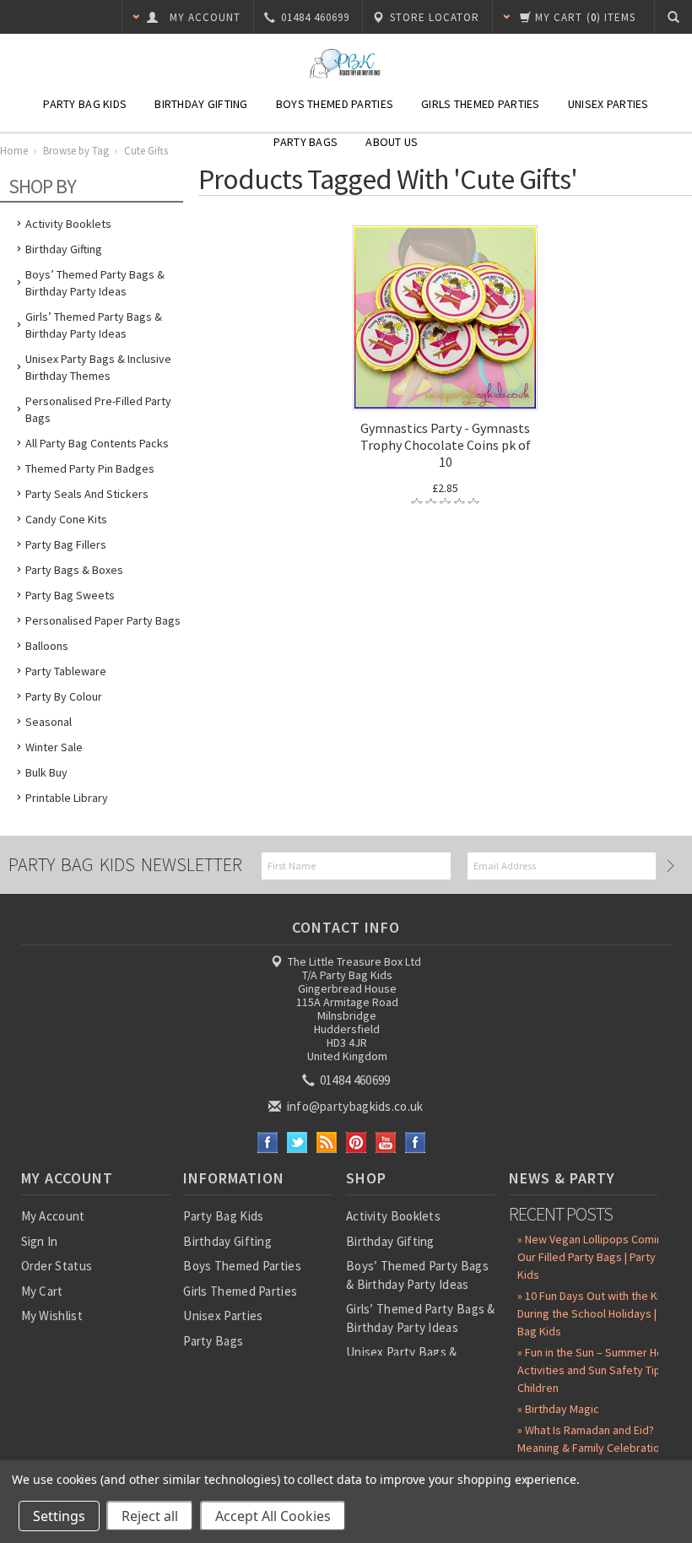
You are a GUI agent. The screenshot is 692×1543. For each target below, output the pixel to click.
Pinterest (356, 1142)
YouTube (386, 1142)
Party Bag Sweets (70, 595)
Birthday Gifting (200, 103)
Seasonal (48, 721)
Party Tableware (65, 671)
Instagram (415, 1142)
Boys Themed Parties (334, 103)
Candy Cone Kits (66, 519)
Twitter (297, 1142)
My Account (53, 1216)
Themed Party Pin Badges (89, 468)
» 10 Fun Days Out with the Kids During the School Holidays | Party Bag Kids (601, 1313)
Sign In (39, 1241)
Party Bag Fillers (65, 544)
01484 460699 (354, 1080)
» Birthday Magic (558, 1408)
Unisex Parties (608, 103)
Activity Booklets (68, 223)
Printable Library (66, 797)
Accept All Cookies (273, 1516)
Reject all (150, 1516)
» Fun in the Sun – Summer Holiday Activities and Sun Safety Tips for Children (602, 1370)
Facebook (267, 1142)
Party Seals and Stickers (87, 493)
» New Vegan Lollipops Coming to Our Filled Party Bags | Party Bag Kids (600, 1257)
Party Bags (305, 141)
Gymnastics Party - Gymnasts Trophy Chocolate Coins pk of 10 (445, 445)
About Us (391, 141)
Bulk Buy (46, 772)
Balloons (46, 645)
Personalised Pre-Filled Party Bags (98, 409)
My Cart (42, 1291)
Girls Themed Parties (480, 103)
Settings (59, 1516)
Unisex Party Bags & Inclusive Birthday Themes (98, 367)
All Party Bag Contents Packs (97, 443)
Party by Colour (63, 696)
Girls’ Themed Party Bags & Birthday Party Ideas (93, 325)
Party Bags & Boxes (74, 569)
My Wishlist (52, 1315)
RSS (327, 1142)
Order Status (57, 1266)
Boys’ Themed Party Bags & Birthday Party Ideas (95, 283)
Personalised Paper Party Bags (103, 620)
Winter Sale (54, 747)
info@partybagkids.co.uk (353, 1106)
